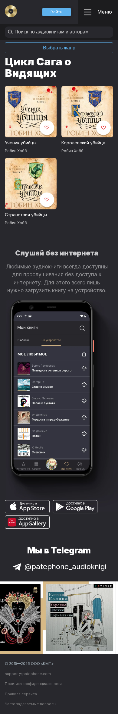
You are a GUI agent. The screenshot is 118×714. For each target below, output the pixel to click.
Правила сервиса (21, 694)
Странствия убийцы (26, 214)
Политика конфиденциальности (33, 683)
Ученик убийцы (20, 142)
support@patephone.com (28, 674)
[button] (56, 12)
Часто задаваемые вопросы (30, 704)
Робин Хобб (16, 151)
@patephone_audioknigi (66, 566)
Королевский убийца (83, 142)
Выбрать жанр (59, 47)
